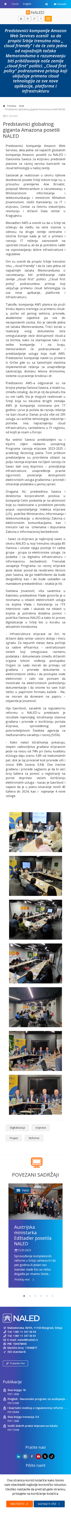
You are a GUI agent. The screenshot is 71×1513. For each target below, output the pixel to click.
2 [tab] (30, 1296)
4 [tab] (41, 1296)
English (27, 4)
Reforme (34, 1138)
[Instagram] (25, 1456)
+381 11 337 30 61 (24, 1336)
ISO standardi (17, 1352)
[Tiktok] (52, 1456)
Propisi (14, 1138)
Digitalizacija (17, 1127)
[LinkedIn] (18, 1456)
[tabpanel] (35, 1235)
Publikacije (12, 1381)
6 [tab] (53, 1296)
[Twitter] (45, 1456)
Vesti (21, 106)
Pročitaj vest (22, 1279)
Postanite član (17, 1363)
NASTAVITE (17, 1504)
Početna (11, 106)
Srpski (15, 4)
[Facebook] (32, 1456)
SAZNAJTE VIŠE (47, 1504)
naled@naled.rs (27, 1340)
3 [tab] (35, 1296)
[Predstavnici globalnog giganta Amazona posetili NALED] (35, 832)
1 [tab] (24, 1296)
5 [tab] (47, 1296)
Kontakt (61, 4)
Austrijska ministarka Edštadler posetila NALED (32, 1235)
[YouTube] (38, 1456)
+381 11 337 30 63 (24, 1332)
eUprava (41, 1127)
